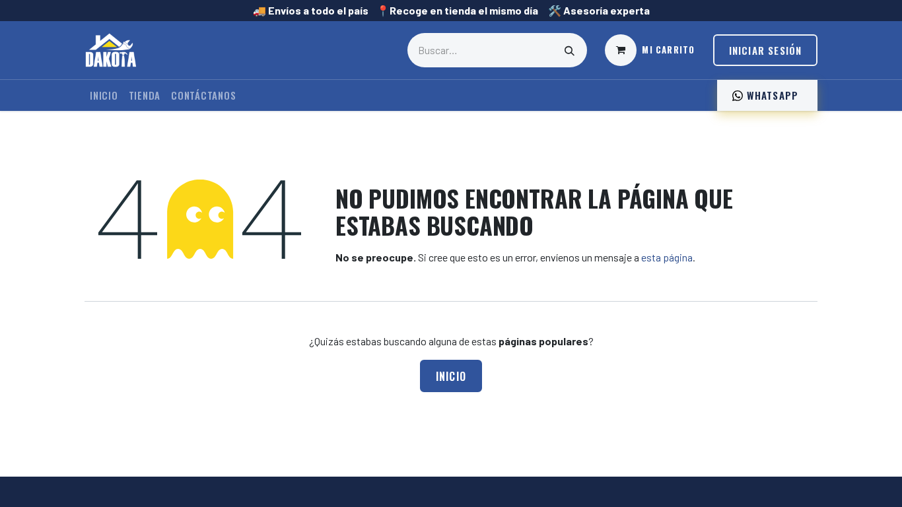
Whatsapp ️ (772, 95)
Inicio (451, 376)
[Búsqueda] (570, 50)
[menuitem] (104, 95)
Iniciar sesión (765, 50)
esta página (667, 257)
